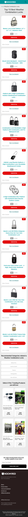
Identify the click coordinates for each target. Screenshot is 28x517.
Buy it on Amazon (14, 41)
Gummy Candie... (14, 366)
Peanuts (14, 370)
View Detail (14, 37)
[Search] (25, 2)
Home (2, 6)
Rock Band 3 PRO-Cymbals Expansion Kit (7, 409)
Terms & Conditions (6, 488)
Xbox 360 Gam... (14, 377)
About (2, 484)
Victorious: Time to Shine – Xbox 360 (19, 439)
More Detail (5, 44)
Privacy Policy (4, 486)
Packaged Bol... (14, 373)
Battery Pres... (14, 362)
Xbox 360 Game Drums (8, 405)
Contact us (3, 490)
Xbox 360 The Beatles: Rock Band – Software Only (7, 439)
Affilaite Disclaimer (5, 493)
